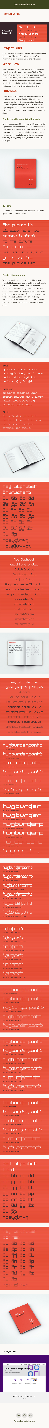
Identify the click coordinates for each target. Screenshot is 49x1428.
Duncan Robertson (25, 4)
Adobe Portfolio (29, 1421)
